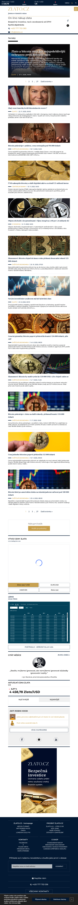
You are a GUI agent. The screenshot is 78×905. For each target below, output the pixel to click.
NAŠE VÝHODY (54, 830)
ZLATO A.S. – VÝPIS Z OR (55, 826)
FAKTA (23, 830)
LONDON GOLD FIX (23, 832)
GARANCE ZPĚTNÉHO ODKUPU (54, 849)
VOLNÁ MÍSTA (23, 847)
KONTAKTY (23, 840)
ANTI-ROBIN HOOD (23, 828)
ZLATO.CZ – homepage (23, 823)
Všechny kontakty (39, 891)
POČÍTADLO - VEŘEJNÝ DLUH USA (39, 647)
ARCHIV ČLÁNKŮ (23, 826)
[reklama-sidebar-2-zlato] (39, 780)
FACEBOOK (23, 843)
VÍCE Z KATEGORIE (39, 730)
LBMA (12, 598)
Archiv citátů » (64, 655)
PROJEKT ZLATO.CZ (55, 823)
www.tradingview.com (14, 541)
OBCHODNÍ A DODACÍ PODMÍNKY (54, 847)
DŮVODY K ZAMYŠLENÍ (54, 832)
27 (37, 82)
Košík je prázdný (39, 528)
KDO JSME (55, 828)
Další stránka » (47, 82)
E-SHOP (55, 840)
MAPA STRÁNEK (23, 851)
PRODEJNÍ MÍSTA (23, 849)
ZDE (19, 903)
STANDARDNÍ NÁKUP (55, 843)
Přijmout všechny (40, 899)
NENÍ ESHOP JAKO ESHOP (54, 845)
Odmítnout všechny (59, 899)
